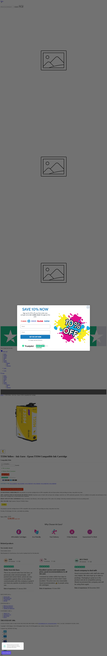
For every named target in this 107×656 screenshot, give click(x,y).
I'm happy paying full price (35, 340)
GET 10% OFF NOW (35, 337)
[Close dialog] (88, 307)
